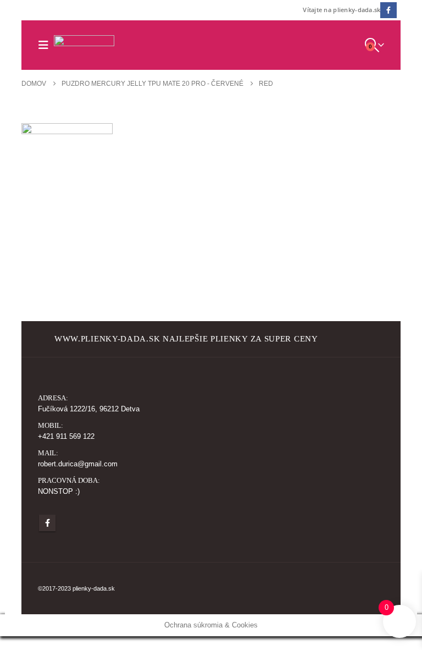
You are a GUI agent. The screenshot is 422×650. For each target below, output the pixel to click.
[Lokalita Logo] (84, 44)
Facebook (47, 523)
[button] (46, 45)
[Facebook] (388, 10)
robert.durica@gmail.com (78, 464)
